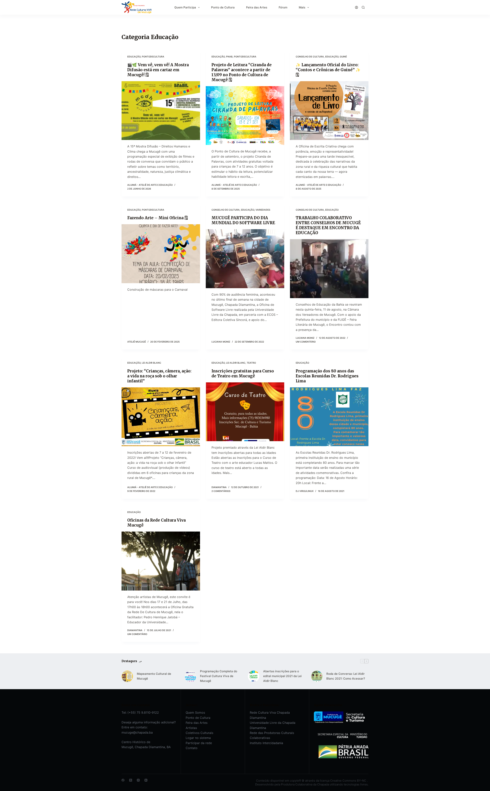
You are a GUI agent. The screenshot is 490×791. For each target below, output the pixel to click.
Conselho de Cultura (310, 56)
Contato (192, 748)
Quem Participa (185, 7)
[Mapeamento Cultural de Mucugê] (127, 676)
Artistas (191, 728)
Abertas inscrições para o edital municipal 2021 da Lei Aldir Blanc (282, 676)
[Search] (363, 7)
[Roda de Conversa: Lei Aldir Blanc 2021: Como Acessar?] (317, 676)
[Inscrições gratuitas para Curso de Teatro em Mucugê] (245, 411)
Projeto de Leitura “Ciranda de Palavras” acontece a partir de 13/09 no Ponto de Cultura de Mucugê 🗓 (242, 72)
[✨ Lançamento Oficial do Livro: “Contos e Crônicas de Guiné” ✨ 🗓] (329, 110)
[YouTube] (146, 780)
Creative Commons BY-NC (348, 780)
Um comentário (306, 341)
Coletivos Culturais (199, 733)
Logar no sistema (198, 738)
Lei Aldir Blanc (151, 362)
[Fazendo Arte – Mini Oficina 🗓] (161, 253)
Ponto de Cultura (223, 7)
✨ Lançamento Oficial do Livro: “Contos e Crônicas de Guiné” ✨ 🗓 (328, 69)
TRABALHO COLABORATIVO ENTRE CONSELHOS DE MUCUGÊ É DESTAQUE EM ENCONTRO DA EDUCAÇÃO (328, 225)
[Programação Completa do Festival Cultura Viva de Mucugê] (190, 676)
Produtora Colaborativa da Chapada (304, 784)
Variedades (263, 209)
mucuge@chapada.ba (137, 732)
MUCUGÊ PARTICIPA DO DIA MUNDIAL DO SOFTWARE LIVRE (243, 220)
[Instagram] (138, 780)
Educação (133, 56)
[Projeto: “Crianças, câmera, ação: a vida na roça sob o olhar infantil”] (161, 416)
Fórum (283, 7)
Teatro (251, 362)
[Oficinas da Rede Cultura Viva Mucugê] (161, 561)
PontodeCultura (153, 56)
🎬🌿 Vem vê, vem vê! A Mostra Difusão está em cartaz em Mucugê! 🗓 (158, 69)
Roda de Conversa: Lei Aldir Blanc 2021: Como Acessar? (345, 676)
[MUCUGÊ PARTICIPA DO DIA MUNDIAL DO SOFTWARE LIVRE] (245, 258)
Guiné (343, 56)
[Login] (356, 7)
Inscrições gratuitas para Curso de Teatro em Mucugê (243, 373)
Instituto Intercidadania (266, 743)
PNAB (229, 56)
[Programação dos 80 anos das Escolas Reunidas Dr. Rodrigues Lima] (329, 416)
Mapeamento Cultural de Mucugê (154, 676)
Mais (302, 7)
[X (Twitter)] (130, 780)
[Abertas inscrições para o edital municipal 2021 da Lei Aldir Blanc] (253, 676)
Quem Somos (195, 712)
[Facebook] (123, 780)
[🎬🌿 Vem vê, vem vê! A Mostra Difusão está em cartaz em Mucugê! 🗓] (161, 110)
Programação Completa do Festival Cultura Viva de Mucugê (218, 676)
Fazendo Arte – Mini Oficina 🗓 (157, 217)
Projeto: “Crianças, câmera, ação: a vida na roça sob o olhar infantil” (159, 376)
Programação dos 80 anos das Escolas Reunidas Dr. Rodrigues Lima (327, 376)
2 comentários (221, 491)
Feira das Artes (256, 7)
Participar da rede (199, 743)
